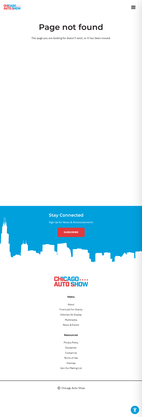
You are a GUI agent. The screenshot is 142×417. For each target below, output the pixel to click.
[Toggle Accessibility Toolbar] (134, 409)
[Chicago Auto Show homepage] (71, 281)
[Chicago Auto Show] (12, 7)
